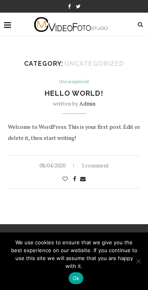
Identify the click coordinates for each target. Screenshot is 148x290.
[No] (138, 261)
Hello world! (74, 93)
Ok (76, 278)
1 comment (95, 165)
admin (87, 103)
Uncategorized (74, 81)
